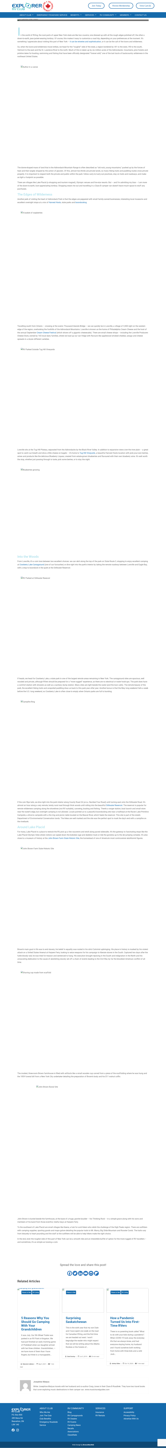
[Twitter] (75, 1273)
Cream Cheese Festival (46, 332)
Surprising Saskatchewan (83, 1323)
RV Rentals (100, 1415)
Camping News (74, 1425)
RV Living (36, 1292)
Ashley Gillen (116, 1363)
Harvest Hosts (55, 202)
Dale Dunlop (71, 1356)
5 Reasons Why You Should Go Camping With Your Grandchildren (38, 1328)
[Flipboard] (96, 1273)
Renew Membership (121, 6)
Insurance (100, 1412)
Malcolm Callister (28, 1364)
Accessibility (129, 1412)
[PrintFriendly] (91, 1273)
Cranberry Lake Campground (32, 564)
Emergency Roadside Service (52, 15)
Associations (73, 1431)
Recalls (71, 1428)
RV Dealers (72, 1419)
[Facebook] (69, 1273)
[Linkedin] (80, 1273)
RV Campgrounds (75, 1415)
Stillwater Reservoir (114, 805)
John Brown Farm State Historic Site (63, 838)
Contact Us (141, 15)
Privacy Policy (130, 1415)
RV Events (72, 1422)
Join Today (96, 6)
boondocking (81, 202)
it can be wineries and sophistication (85, 41)
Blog (69, 1412)
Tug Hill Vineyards (87, 453)
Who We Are (45, 1412)
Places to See (26, 1292)
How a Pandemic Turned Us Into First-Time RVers (128, 1327)
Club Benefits (45, 1419)
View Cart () (145, 6)
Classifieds (72, 1435)
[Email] (85, 1273)
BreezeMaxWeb (88, 1445)
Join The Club (46, 1415)
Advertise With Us (131, 1419)
